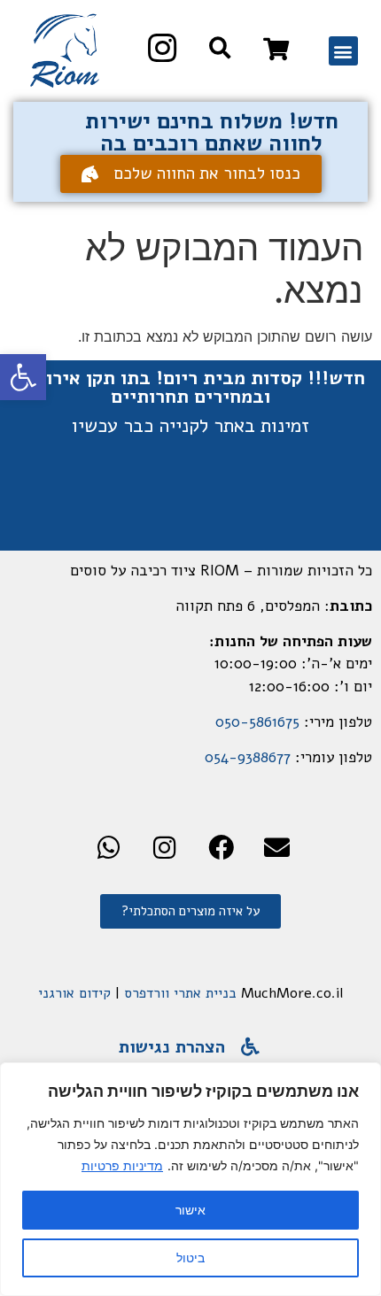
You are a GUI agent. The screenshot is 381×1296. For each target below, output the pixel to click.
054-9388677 (248, 757)
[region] (190, 1179)
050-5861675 (257, 722)
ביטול (190, 1257)
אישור (190, 1209)
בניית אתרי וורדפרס (180, 993)
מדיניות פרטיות (122, 1165)
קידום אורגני (74, 993)
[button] (23, 377)
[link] (276, 48)
